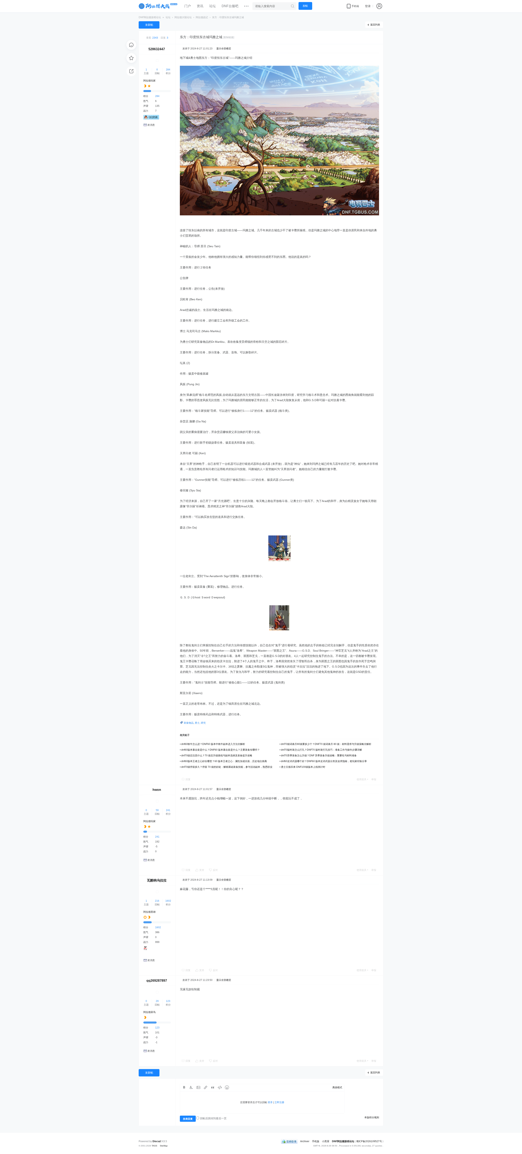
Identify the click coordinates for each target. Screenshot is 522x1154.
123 (168, 1001)
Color (191, 1087)
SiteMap (164, 1146)
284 (168, 69)
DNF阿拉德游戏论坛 (150, 17)
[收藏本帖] (131, 58)
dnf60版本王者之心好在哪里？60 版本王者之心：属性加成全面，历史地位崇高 (224, 761)
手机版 (315, 1141)
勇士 (197, 722)
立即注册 (279, 1102)
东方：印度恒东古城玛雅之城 (228, 17)
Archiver (304, 1141)
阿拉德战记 (202, 17)
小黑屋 (325, 1141)
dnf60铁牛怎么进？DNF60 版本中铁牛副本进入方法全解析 (213, 744)
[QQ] (289, 1141)
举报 (373, 779)
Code (220, 1087)
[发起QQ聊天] (151, 118)
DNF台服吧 (230, 6)
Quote (213, 1087)
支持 (202, 870)
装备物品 (189, 722)
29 (157, 1001)
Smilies (227, 1087)
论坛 (212, 6)
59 (157, 810)
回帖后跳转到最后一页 (213, 1118)
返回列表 (375, 24)
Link (205, 1087)
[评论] (131, 45)
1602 (168, 900)
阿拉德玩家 (149, 80)
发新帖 (149, 24)
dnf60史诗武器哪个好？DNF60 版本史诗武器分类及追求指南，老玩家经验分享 (324, 761)
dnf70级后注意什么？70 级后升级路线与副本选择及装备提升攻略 (216, 755)
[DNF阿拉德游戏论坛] (158, 6)
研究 (203, 722)
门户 (187, 6)
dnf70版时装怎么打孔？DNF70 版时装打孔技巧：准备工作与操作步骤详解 (321, 749)
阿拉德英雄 (149, 911)
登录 (368, 6)
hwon (157, 789)
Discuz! (157, 1141)
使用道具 (361, 779)
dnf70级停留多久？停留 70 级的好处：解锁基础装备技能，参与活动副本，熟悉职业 (226, 767)
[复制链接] (228, 37)
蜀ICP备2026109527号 (369, 1141)
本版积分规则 (371, 1117)
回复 (188, 779)
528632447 (156, 49)
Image (198, 1087)
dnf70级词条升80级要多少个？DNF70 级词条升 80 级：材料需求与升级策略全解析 (326, 744)
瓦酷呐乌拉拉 (157, 880)
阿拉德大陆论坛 (183, 17)
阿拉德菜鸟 (149, 1012)
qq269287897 (156, 980)
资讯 (200, 6)
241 (168, 810)
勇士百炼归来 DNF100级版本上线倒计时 (303, 767)
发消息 (151, 125)
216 (157, 900)
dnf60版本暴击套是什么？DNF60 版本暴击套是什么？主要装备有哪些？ (220, 749)
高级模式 (337, 1087)
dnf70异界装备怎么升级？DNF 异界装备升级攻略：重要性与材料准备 (319, 755)
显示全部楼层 (223, 48)
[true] (292, 6)
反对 (215, 870)
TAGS (154, 1146)
